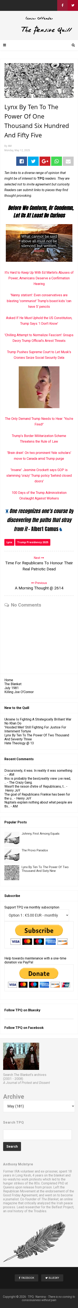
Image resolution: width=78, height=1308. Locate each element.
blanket (59, 1175)
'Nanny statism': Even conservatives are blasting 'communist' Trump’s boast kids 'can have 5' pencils (39, 300)
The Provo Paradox (35, 850)
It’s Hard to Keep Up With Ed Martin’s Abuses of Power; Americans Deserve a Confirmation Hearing (39, 278)
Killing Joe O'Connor (19, 692)
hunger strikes (13, 1183)
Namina (41, 1296)
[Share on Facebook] (21, 161)
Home (8, 680)
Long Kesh (23, 1175)
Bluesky (34, 1010)
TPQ (31, 1296)
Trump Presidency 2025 (32, 542)
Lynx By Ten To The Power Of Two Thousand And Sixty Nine (45, 869)
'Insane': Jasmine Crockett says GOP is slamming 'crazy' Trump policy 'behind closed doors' (39, 475)
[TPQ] (39, 34)
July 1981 (11, 688)
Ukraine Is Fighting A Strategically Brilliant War (37, 719)
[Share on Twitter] (33, 161)
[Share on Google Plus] (45, 161)
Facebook (36, 1028)
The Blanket (12, 684)
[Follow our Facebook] (62, 5)
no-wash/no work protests (22, 1179)
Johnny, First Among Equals (40, 833)
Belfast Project (62, 1207)
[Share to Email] (68, 161)
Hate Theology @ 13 (19, 743)
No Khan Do (12, 723)
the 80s (34, 1183)
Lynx (9, 542)
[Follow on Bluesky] (73, 5)
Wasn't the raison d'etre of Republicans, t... (34, 786)
